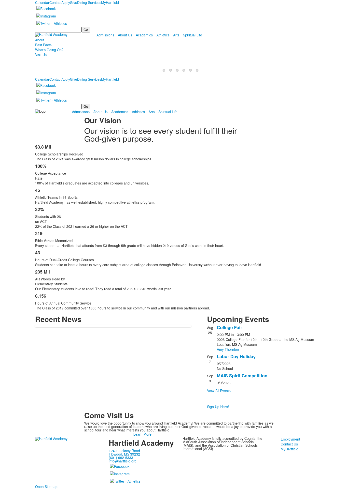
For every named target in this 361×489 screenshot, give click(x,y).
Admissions (105, 34)
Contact (55, 2)
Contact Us (289, 444)
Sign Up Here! (218, 406)
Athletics (162, 34)
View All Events (219, 390)
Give (73, 2)
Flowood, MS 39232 (124, 454)
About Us (125, 34)
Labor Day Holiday (236, 356)
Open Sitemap (46, 486)
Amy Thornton (228, 349)
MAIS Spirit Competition (242, 375)
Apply (65, 2)
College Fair (229, 327)
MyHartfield (110, 2)
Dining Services (89, 2)
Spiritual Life (192, 34)
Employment (290, 439)
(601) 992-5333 (121, 457)
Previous (5, 244)
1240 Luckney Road (124, 450)
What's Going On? (49, 49)
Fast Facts (43, 44)
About (39, 39)
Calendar (42, 2)
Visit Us (41, 54)
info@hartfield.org (123, 460)
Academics (144, 34)
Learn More (142, 434)
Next (355, 244)
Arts (176, 34)
